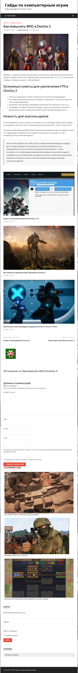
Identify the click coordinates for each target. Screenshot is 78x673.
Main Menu (11, 16)
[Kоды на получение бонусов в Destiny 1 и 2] (39, 216)
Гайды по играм (15, 23)
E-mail (6, 429)
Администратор (23, 30)
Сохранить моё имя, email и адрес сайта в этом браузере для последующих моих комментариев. (37, 451)
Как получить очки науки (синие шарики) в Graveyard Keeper (26, 599)
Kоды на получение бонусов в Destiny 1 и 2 (21, 218)
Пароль (6, 622)
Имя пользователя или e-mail (14, 613)
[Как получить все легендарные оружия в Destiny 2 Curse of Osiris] (39, 324)
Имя (5, 419)
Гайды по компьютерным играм (36, 5)
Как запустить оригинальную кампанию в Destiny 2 (24, 272)
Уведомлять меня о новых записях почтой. (23, 460)
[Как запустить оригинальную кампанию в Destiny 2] (39, 270)
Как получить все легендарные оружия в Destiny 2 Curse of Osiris (30, 327)
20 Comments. (34, 30)
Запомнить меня (11, 635)
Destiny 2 (6, 23)
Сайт (5, 438)
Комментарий (9, 392)
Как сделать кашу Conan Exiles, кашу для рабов (21, 514)
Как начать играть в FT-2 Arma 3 (16, 555)
